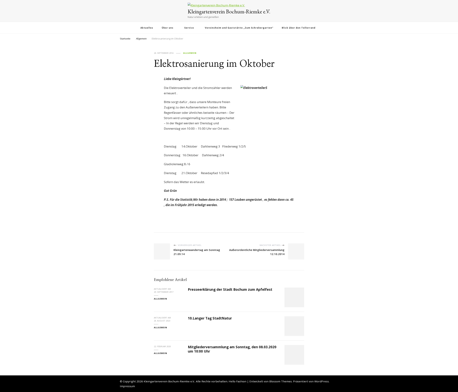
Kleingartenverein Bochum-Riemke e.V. (229, 11)
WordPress (321, 381)
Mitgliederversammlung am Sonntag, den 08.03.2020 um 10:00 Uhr (232, 349)
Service (189, 27)
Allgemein (189, 53)
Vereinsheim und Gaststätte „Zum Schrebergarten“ (239, 27)
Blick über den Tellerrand (298, 27)
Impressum (127, 386)
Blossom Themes (280, 381)
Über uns (167, 27)
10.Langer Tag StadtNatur (210, 318)
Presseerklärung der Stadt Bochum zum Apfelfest (230, 289)
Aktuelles (146, 27)
